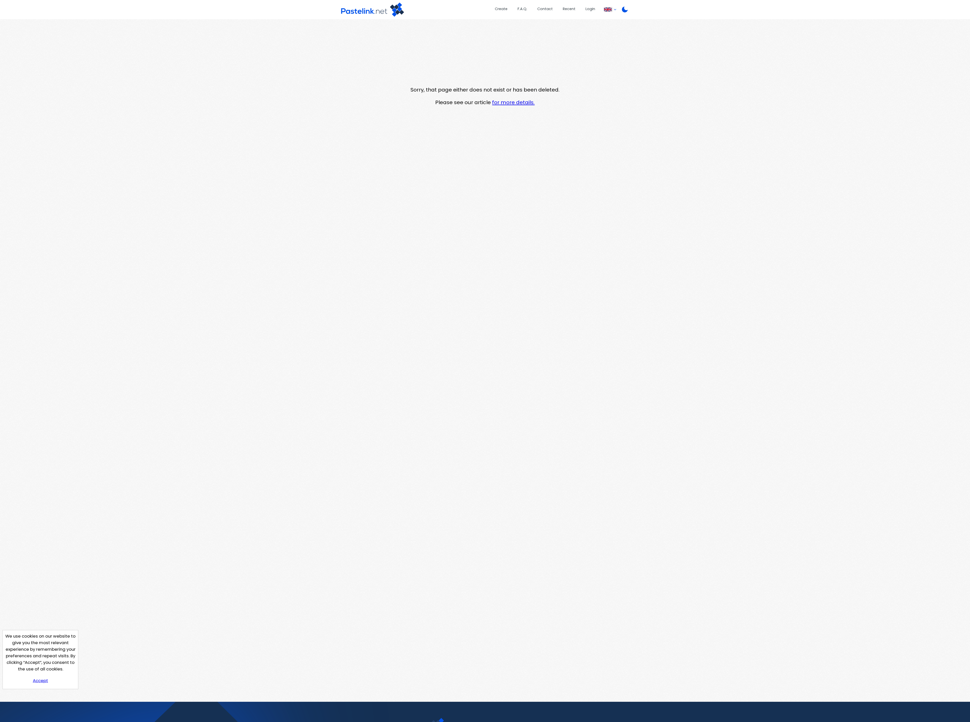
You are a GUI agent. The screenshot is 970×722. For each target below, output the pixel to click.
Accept (40, 681)
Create (501, 8)
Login (590, 8)
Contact (545, 8)
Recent (569, 8)
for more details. (513, 102)
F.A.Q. (522, 8)
